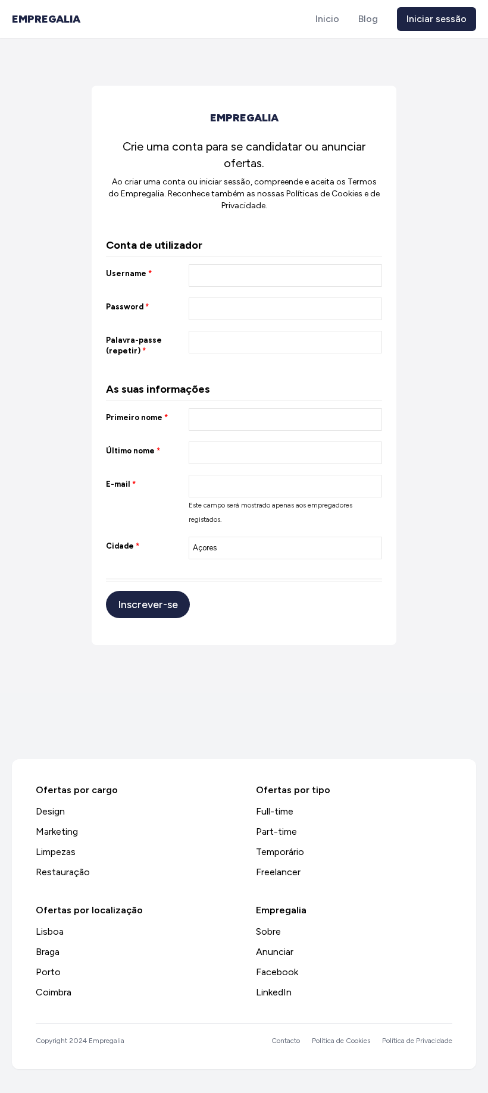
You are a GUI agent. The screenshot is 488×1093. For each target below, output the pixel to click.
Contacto (285, 1040)
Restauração (63, 872)
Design (50, 811)
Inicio (327, 18)
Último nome (133, 450)
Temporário (280, 851)
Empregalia (46, 19)
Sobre (268, 931)
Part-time (276, 831)
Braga (48, 951)
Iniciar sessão (436, 18)
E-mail (121, 484)
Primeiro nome (137, 417)
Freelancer (278, 872)
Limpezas (56, 851)
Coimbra (53, 992)
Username (129, 273)
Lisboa (50, 931)
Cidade (122, 545)
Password (127, 306)
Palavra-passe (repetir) (134, 345)
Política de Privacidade (417, 1040)
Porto (48, 972)
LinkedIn (274, 992)
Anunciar (274, 951)
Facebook (277, 972)
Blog (368, 18)
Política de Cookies (341, 1040)
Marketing (57, 831)
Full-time (274, 811)
